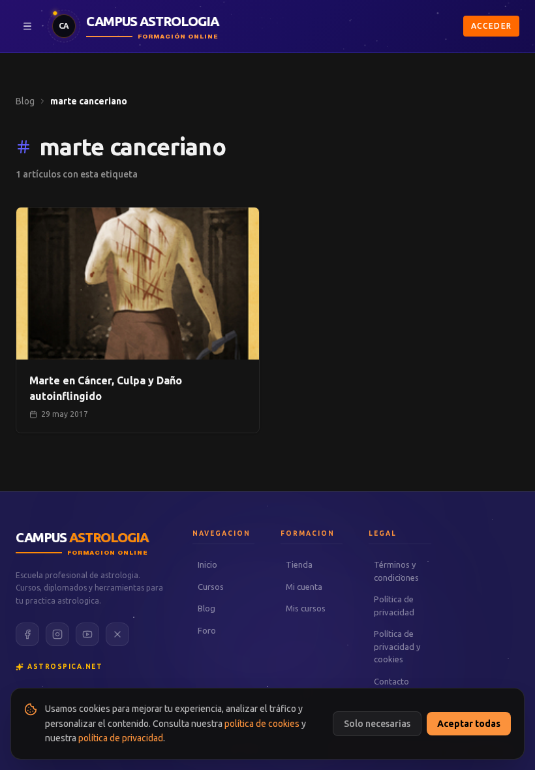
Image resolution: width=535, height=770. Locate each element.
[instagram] (57, 634)
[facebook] (27, 634)
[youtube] (87, 634)
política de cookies (261, 723)
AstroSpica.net (64, 666)
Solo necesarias (377, 723)
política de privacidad (120, 738)
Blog (25, 101)
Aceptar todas (468, 723)
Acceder (491, 26)
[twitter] (117, 634)
